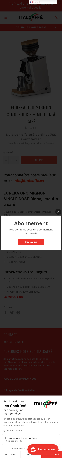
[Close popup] (58, 212)
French (36, 2)
